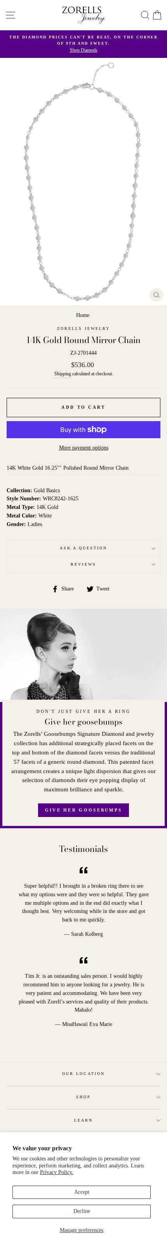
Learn (83, 1120)
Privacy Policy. (56, 1172)
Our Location (83, 1073)
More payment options (83, 448)
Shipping (62, 373)
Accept (81, 1192)
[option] (83, 44)
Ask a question (84, 548)
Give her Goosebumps (83, 810)
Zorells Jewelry (83, 328)
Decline (81, 1211)
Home (82, 315)
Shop (83, 1097)
